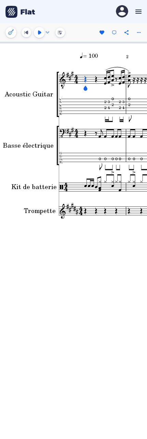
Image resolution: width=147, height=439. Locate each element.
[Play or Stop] (39, 32)
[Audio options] (47, 32)
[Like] (102, 32)
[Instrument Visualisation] (60, 32)
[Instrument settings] (10, 32)
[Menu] (138, 11)
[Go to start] (26, 32)
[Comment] (114, 32)
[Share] (126, 32)
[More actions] (139, 32)
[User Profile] (122, 11)
